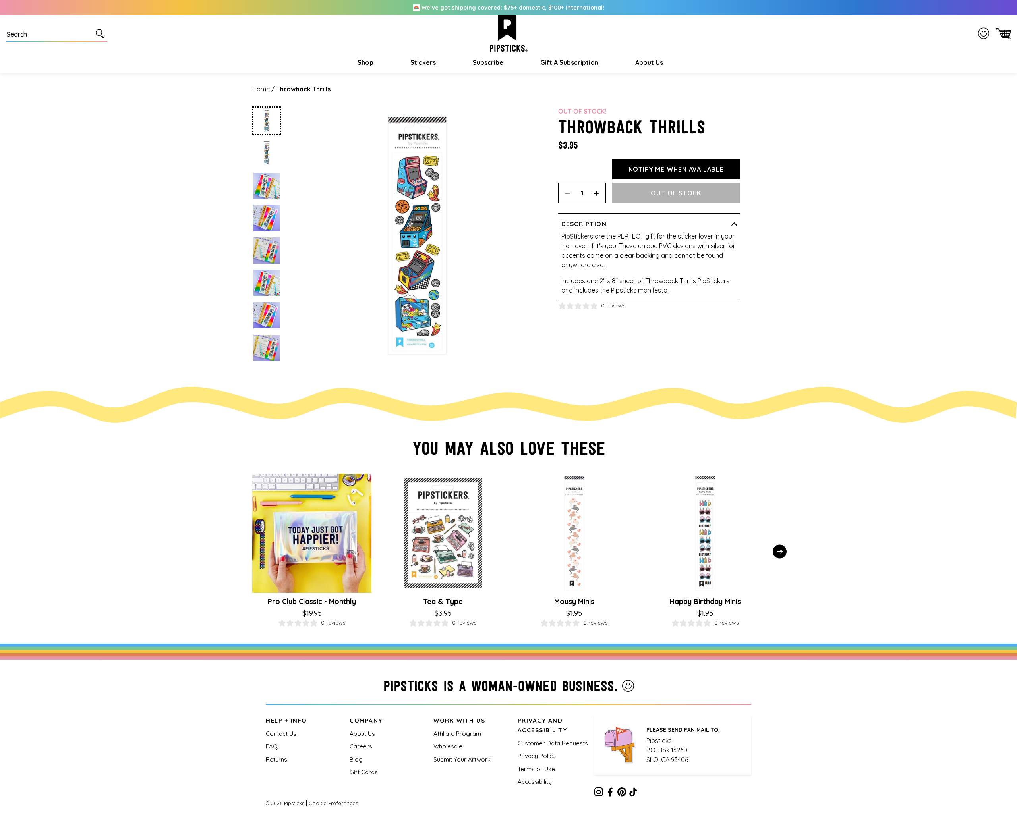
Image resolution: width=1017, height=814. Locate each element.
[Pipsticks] (509, 33)
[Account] (985, 33)
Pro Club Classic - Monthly (312, 601)
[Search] (101, 33)
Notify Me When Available (676, 169)
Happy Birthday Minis (705, 601)
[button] (364, 62)
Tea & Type (443, 601)
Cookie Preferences (333, 803)
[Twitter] (621, 793)
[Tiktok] (633, 793)
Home (261, 89)
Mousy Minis (574, 601)
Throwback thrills (303, 89)
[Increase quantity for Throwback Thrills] (599, 193)
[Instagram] (598, 793)
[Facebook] (610, 793)
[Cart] (1001, 33)
